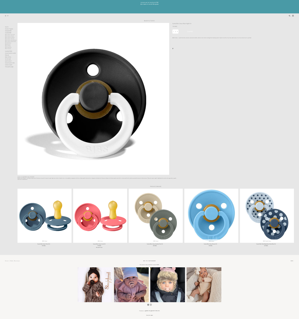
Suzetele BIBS (8, 32)
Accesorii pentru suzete (10, 53)
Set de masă (8, 59)
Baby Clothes (8, 57)
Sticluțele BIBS (8, 30)
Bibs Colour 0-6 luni (9, 36)
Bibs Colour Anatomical (10, 41)
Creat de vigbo (149, 315)
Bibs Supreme (8, 47)
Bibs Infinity (8, 45)
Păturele (7, 55)
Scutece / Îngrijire (9, 29)
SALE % (6, 27)
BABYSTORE (149, 20)
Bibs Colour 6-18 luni (9, 37)
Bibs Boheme (8, 43)
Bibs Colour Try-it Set (10, 34)
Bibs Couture (8, 48)
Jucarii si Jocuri (8, 61)
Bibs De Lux (7, 44)
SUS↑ (292, 260)
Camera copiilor (8, 64)
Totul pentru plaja (9, 66)
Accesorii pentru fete (10, 63)
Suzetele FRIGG (8, 51)
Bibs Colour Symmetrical (10, 40)
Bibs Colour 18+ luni (9, 38)
